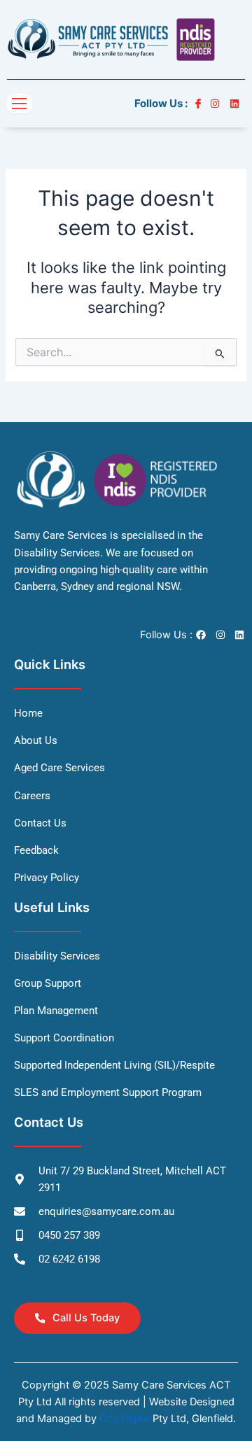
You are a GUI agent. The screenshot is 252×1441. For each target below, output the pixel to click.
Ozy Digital (124, 1418)
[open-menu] (19, 104)
